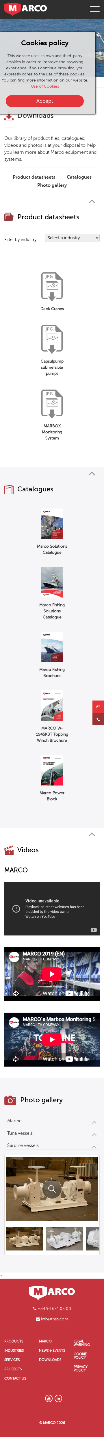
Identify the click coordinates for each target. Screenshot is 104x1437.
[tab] (52, 1120)
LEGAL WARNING (82, 1343)
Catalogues (79, 177)
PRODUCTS (13, 1341)
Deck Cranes (52, 309)
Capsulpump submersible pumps (52, 367)
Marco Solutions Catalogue (52, 549)
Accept (44, 101)
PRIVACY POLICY (81, 1368)
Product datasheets (34, 177)
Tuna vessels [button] (20, 1133)
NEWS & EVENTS (52, 1350)
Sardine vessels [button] (23, 1145)
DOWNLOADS (50, 1360)
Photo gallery (52, 185)
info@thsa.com (54, 1319)
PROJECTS (13, 1369)
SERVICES (12, 1360)
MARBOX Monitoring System (52, 432)
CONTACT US (15, 1378)
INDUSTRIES (14, 1350)
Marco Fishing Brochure (52, 672)
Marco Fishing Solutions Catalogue (52, 611)
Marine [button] (14, 1120)
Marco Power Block (52, 796)
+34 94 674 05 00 (53, 1308)
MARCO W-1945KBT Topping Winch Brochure (52, 734)
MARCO (45, 1341)
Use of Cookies (45, 86)
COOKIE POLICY (80, 1355)
